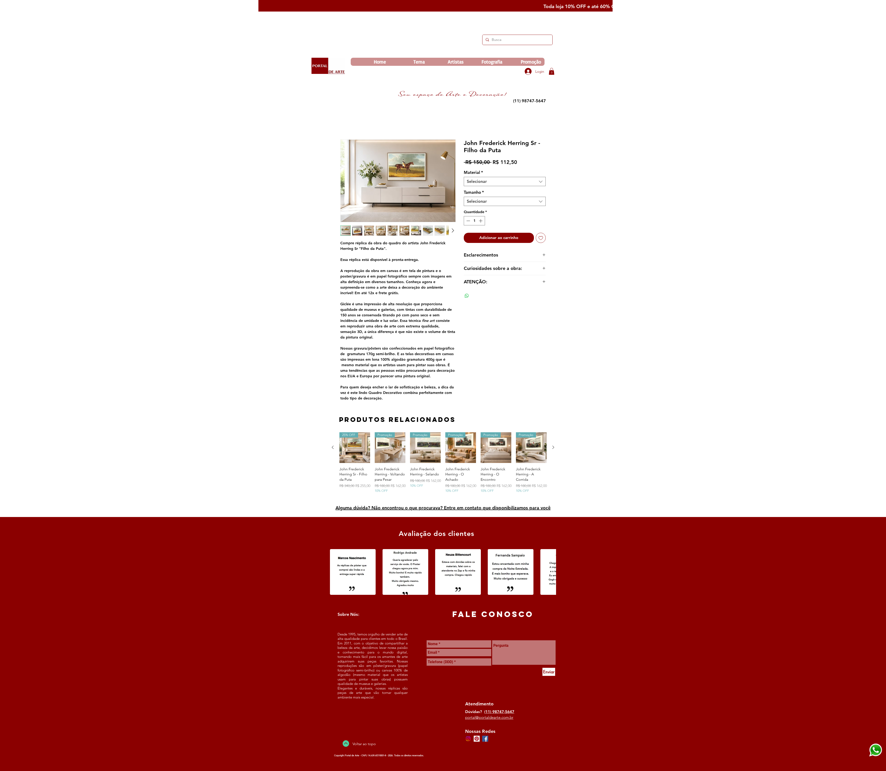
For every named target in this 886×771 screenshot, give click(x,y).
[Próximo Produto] (553, 448)
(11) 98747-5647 (499, 712)
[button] (551, 71)
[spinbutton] (474, 221)
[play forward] (550, 573)
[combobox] (505, 182)
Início (344, 123)
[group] (443, 466)
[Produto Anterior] (332, 448)
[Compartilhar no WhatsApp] (467, 296)
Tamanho (474, 193)
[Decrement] (467, 221)
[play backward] (335, 573)
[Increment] (481, 221)
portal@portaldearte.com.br (489, 718)
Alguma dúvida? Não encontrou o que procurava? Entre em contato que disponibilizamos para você (443, 508)
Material (473, 173)
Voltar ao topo (364, 744)
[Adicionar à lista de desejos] (541, 238)
